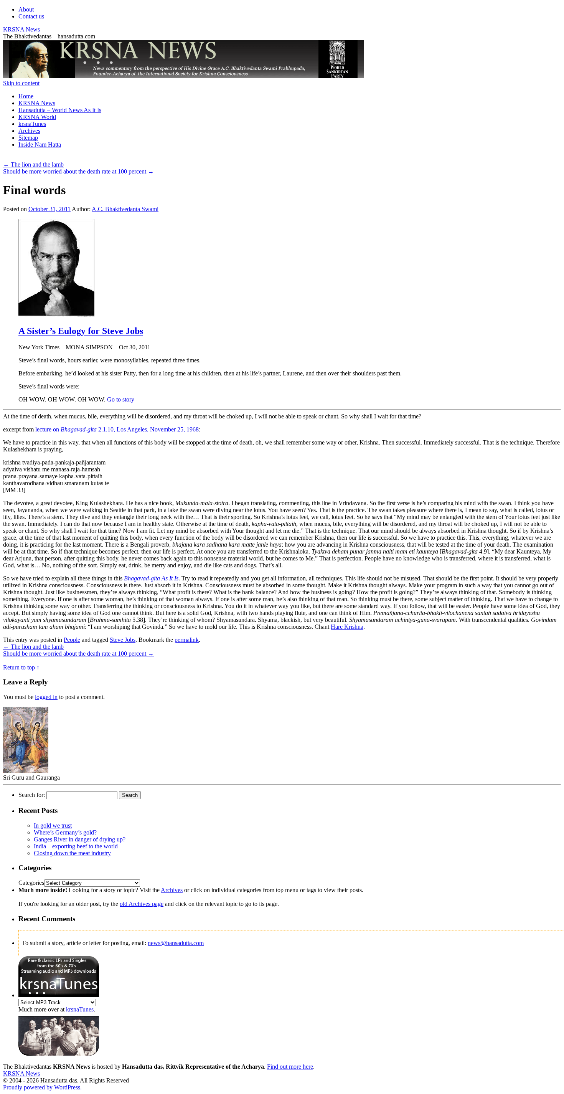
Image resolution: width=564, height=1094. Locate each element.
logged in (46, 697)
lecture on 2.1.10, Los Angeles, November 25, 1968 (117, 429)
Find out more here (290, 1066)
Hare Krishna (347, 626)
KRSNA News (21, 29)
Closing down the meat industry (72, 853)
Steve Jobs (122, 639)
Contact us (31, 16)
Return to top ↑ (21, 667)
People (72, 639)
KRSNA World (37, 117)
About (26, 9)
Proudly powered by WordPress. (42, 1087)
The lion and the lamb (33, 164)
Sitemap (28, 137)
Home (25, 96)
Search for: (31, 795)
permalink (187, 639)
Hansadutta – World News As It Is (59, 110)
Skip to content (21, 83)
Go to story (120, 399)
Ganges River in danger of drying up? (79, 839)
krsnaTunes (32, 124)
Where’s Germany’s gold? (65, 832)
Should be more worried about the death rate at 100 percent (78, 171)
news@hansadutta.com (176, 943)
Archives (29, 130)
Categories (31, 882)
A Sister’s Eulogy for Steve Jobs (80, 331)
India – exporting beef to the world (76, 846)
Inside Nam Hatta (39, 144)
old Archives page (141, 904)
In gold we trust (53, 825)
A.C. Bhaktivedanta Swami (125, 209)
